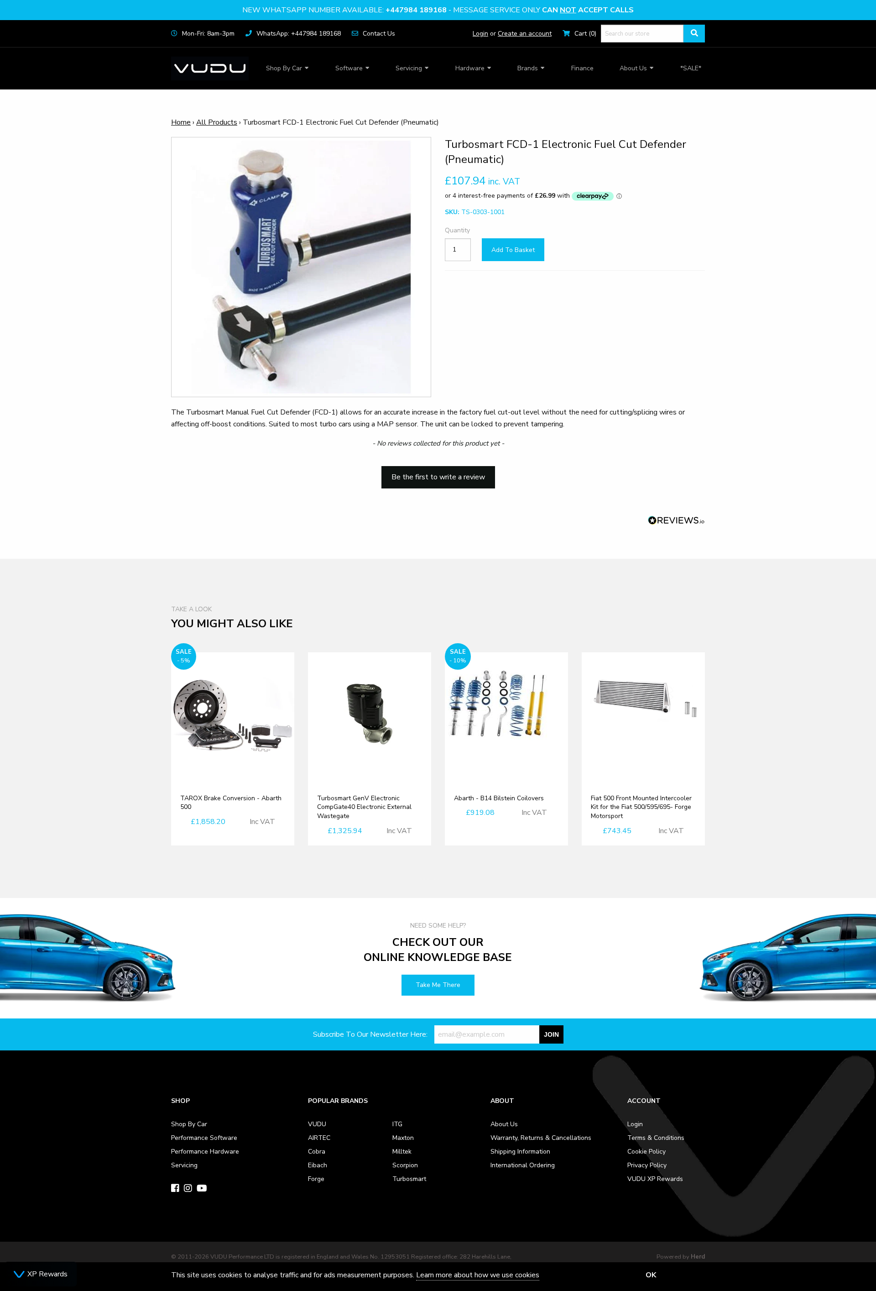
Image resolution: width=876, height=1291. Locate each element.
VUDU (317, 1124)
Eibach (317, 1165)
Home (181, 122)
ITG (397, 1124)
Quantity (457, 230)
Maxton (403, 1138)
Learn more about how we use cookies (477, 1275)
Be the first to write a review (438, 477)
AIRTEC (319, 1138)
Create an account (525, 33)
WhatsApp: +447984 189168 (298, 33)
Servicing (409, 68)
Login (480, 33)
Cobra (316, 1151)
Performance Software (204, 1138)
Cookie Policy (646, 1151)
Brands (527, 68)
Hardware (470, 68)
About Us (633, 68)
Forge (316, 1179)
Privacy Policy (647, 1165)
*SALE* (690, 68)
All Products (216, 122)
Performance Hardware (205, 1151)
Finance (582, 68)
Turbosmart (409, 1179)
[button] (438, 473)
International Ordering (522, 1165)
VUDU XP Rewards (655, 1179)
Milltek (402, 1151)
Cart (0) (585, 33)
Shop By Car (284, 68)
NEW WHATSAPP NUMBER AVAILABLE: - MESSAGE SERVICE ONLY (438, 10)
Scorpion (405, 1165)
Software (349, 68)
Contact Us (379, 33)
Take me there (438, 985)
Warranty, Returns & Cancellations (540, 1138)
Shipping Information (520, 1151)
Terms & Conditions (655, 1138)
